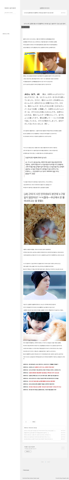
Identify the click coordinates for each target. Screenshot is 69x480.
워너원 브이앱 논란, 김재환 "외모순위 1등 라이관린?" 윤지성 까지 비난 (37, 439)
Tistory (61, 478)
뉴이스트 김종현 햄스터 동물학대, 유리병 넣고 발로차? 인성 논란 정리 (39, 12)
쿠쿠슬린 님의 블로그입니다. (31, 448)
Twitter (28, 478)
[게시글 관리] (29, 422)
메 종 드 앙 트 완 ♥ (10, 8)
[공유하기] (27, 422)
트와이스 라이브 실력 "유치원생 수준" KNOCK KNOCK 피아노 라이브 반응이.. (39, 430)
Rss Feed (24, 478)
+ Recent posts (26, 470)
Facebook (31, 478)
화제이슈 (6, 33)
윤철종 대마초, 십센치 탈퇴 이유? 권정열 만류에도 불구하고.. (36, 432)
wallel (68, 478)
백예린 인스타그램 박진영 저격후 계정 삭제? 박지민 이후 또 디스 (36, 436)
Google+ (37, 478)
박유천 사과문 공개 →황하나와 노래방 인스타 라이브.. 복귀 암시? (36, 434)
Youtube (34, 478)
